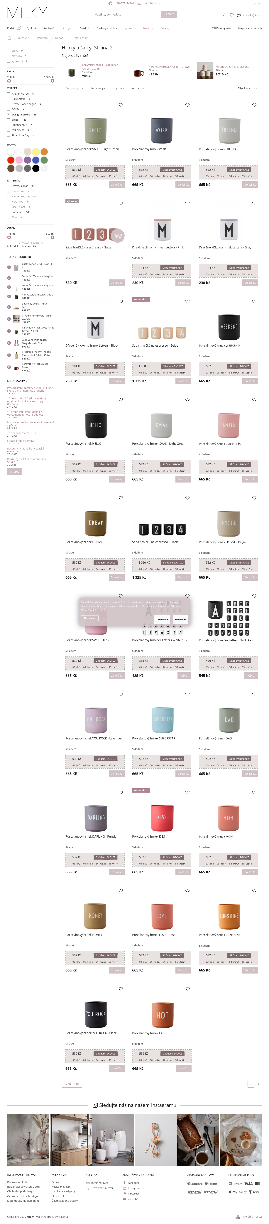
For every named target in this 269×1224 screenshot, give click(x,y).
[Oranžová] (44, 151)
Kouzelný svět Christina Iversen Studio (26, 460)
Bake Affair (21, 99)
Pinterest (133, 1193)
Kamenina (21, 191)
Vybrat (184, 675)
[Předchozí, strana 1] (251, 1084)
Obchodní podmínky (19, 1191)
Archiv (14, 471)
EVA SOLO (20, 130)
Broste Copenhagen (26, 104)
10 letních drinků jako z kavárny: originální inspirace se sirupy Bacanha (27, 401)
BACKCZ (105, 169)
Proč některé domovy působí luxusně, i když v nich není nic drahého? (30, 389)
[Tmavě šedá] (27, 168)
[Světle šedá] (19, 168)
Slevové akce (59, 1196)
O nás (55, 1182)
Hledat (169, 14)
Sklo (17, 217)
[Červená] (11, 160)
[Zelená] (44, 160)
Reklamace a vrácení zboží (23, 1186)
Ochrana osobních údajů (22, 1196)
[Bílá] (11, 151)
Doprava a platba (17, 1182)
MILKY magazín (61, 1186)
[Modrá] (36, 160)
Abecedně (138, 88)
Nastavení (89, 618)
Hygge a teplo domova (21, 440)
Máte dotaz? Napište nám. (23, 1200)
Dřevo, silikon (23, 186)
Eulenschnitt (22, 125)
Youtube (133, 1199)
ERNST (19, 119)
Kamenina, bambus (26, 196)
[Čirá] (44, 168)
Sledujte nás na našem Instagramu (137, 1105)
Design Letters (24, 114)
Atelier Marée (23, 93)
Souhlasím (180, 619)
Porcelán (20, 212)
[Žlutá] (36, 151)
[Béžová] (27, 151)
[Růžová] (19, 160)
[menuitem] (12, 28)
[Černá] (36, 168)
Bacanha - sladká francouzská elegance (25, 450)
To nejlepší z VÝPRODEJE (22, 433)
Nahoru (73, 1084)
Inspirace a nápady (63, 1191)
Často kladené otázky (65, 1200)
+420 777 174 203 (102, 1188)
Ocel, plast (21, 207)
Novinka (19, 56)
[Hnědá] (11, 168)
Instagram (134, 1188)
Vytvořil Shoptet (252, 1216)
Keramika (20, 201)
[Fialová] (27, 160)
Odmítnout (162, 619)
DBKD (18, 109)
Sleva (17, 50)
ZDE (106, 610)
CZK (254, 3)
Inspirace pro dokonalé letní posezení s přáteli (30, 424)
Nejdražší (118, 88)
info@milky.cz (99, 1183)
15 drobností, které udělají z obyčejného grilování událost (25, 413)
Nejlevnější (98, 88)
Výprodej (19, 61)
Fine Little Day (23, 135)
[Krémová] (19, 151)
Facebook (133, 1183)
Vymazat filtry (29, 242)
